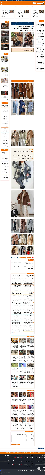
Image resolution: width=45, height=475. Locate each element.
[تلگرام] (17, 258)
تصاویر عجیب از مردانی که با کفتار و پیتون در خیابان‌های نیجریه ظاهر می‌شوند (30, 370)
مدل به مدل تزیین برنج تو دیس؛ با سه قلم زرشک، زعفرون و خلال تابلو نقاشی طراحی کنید (15, 346)
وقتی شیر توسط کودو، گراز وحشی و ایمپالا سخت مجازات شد (14, 370)
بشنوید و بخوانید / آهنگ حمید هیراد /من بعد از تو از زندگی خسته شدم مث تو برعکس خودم (28, 323)
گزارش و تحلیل (32, 452)
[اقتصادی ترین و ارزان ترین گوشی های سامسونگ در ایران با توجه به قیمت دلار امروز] (22, 365)
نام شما (32, 434)
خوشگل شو (29, 257)
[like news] (13, 81)
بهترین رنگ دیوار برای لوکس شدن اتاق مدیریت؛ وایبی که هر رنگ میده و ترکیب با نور (30, 359)
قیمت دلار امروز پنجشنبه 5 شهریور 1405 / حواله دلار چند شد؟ (40, 68)
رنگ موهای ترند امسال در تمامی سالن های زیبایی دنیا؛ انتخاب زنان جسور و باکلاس (30, 413)
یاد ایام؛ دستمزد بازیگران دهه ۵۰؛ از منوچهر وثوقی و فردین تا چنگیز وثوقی (15, 358)
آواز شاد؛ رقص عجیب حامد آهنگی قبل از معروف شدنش (28, 296)
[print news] (28, 81)
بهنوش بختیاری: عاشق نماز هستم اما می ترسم (5, 171)
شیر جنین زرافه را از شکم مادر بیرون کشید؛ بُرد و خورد (28, 293)
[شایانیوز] (38, 3)
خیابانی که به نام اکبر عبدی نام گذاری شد (28, 313)
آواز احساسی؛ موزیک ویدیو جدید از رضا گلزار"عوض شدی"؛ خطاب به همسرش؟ (28, 309)
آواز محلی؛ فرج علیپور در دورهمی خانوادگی (28, 316)
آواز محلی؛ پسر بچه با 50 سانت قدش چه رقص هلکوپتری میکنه (28, 283)
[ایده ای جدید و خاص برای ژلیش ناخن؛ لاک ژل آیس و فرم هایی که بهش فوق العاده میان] (14, 419)
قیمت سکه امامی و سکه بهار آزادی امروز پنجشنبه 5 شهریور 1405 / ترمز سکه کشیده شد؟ (40, 35)
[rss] (44, 470)
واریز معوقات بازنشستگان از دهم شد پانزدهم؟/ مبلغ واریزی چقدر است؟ (40, 47)
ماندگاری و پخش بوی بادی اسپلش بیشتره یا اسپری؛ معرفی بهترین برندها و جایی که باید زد (14, 400)
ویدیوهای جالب (30, 273)
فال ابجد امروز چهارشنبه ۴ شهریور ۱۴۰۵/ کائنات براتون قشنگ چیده (4, 130)
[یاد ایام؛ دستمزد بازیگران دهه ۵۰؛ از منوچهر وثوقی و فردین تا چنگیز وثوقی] (14, 352)
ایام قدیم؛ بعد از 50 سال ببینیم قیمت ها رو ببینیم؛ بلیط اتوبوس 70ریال (16, 289)
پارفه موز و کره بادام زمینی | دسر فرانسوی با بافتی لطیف (5, 47)
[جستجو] (1, 4)
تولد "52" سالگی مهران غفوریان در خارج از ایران (28, 306)
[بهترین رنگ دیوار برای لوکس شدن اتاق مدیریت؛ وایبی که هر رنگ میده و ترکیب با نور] (30, 352)
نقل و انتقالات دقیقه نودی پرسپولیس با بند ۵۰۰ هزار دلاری (40, 30)
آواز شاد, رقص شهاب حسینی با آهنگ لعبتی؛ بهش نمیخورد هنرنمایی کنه (16, 309)
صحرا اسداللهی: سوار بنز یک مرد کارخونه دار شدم (4, 154)
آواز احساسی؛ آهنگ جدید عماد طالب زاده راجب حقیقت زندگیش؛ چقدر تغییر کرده (16, 279)
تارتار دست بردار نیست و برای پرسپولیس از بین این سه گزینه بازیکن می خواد (40, 63)
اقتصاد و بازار (26, 452)
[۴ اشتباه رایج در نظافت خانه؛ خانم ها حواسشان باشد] (4, 58)
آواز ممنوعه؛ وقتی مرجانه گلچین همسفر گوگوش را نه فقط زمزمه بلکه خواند (16, 323)
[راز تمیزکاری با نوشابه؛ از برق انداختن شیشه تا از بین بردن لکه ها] (4, 93)
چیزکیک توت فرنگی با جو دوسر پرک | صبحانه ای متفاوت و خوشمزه (5, 34)
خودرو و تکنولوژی (12, 452)
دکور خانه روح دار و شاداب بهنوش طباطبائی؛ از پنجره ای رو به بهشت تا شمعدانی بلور (20, 13)
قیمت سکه (13, 457)
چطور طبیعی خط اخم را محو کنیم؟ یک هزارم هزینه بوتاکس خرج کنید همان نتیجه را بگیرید (30, 400)
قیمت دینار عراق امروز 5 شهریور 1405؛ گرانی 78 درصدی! (40, 53)
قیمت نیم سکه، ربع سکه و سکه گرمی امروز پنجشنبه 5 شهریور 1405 (40, 41)
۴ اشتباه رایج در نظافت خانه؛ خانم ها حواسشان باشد (5, 63)
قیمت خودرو (19, 457)
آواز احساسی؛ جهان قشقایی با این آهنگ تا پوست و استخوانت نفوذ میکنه (28, 286)
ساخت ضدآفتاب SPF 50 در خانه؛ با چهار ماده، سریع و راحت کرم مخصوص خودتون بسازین (22, 425)
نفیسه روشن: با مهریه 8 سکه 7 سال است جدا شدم (5, 165)
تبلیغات (1, 0)
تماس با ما (8, 0)
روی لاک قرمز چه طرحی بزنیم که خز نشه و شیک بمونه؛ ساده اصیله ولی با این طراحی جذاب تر (15, 413)
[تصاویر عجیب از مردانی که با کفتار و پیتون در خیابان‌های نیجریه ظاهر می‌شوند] (30, 365)
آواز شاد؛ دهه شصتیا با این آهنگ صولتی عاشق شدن (16, 276)
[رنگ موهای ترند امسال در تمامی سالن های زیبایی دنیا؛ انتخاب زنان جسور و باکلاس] (30, 407)
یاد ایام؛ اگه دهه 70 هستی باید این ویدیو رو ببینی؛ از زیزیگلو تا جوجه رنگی (16, 293)
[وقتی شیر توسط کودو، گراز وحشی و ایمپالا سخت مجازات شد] (14, 365)
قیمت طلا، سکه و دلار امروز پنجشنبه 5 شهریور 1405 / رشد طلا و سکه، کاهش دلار (40, 25)
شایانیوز (21, 470)
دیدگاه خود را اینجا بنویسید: (21, 434)
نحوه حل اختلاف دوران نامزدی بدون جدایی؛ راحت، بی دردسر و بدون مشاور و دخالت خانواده (15, 383)
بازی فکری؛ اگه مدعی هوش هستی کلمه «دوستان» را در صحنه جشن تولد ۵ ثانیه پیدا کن (5, 111)
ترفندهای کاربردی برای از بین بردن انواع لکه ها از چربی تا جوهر (4, 74)
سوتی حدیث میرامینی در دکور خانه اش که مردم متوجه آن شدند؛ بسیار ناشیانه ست (22, 383)
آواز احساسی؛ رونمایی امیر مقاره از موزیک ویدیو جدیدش (16, 303)
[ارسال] (30, 81)
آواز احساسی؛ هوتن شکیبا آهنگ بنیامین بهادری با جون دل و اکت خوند (16, 283)
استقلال (19, 464)
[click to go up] (38, 468)
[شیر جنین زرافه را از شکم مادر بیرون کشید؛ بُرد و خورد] (30, 377)
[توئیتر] (14, 258)
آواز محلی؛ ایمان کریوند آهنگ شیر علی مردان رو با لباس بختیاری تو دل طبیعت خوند (28, 320)
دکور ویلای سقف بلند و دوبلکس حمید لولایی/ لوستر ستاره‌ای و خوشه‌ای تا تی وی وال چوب (5, 13)
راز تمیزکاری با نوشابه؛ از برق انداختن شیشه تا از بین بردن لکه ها (4, 98)
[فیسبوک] (12, 258)
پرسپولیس (13, 460)
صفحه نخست (38, 452)
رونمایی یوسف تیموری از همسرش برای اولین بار (29, 289)
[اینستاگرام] (42, 470)
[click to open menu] (1, 2)
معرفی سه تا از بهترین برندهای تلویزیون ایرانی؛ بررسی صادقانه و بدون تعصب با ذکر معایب (22, 359)
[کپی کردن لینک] (32, 81)
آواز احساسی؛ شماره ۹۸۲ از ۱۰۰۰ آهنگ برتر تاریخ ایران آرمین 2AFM (16, 299)
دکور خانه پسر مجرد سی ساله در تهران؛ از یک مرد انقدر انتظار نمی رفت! (30, 345)
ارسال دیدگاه (16, 444)
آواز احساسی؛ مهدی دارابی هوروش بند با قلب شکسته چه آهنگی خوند (28, 279)
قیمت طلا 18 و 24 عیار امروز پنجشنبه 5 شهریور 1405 (40, 58)
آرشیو (9, 463)
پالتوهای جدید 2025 (22, 257)
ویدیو (7, 452)
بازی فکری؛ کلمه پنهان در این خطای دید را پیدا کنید (5, 125)
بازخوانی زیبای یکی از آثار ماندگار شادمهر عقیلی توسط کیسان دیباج (28, 303)
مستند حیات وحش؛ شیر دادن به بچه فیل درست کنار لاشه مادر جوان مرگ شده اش (28, 276)
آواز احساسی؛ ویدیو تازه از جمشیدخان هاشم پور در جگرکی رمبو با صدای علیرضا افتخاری (16, 320)
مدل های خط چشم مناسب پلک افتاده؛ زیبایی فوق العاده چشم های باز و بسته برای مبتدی (30, 425)
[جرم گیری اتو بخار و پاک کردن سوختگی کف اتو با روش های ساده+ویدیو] (4, 80)
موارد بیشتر (13, 332)
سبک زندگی (18, 452)
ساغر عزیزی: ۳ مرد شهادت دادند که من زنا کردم (5, 177)
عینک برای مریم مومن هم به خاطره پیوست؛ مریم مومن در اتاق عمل (16, 313)
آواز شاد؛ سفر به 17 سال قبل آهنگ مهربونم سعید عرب (17, 296)
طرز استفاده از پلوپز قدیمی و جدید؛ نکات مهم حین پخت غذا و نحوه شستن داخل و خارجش (35, 14)
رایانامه (32, 438)
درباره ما (4, 0)
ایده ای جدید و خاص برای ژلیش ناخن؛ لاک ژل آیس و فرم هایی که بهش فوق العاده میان (15, 425)
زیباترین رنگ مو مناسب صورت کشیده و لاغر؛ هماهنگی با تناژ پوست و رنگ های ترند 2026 (22, 400)
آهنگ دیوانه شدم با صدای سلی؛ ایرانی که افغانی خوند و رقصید (16, 286)
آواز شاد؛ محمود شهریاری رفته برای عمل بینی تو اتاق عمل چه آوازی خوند (16, 326)
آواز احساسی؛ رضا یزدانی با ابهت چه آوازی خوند (16, 306)
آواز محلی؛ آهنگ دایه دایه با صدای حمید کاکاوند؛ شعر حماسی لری (16, 316)
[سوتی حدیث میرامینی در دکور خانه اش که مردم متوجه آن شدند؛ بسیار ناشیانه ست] (22, 377)
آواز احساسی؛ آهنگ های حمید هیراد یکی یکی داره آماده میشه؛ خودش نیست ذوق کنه (28, 299)
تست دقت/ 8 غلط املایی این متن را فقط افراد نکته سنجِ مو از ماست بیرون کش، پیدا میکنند (5, 143)
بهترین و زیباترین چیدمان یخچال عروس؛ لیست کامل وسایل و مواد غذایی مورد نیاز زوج (23, 346)
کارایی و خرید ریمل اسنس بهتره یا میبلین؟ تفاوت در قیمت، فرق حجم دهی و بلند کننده (22, 413)
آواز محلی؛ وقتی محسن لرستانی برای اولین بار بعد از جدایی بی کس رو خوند (28, 330)
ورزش (22, 452)
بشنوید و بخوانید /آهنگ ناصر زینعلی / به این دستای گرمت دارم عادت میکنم (16, 330)
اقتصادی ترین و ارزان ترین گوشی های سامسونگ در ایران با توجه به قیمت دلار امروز (22, 371)
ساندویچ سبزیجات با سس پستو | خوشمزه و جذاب (5, 27)
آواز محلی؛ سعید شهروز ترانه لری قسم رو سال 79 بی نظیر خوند (28, 326)
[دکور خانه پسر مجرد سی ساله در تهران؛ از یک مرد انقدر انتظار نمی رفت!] (30, 340)
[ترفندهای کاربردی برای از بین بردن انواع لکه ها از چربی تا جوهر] (4, 69)
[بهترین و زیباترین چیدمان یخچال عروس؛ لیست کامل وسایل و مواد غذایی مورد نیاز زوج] (22, 340)
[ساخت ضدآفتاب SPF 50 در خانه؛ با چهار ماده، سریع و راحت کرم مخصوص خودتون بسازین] (22, 419)
